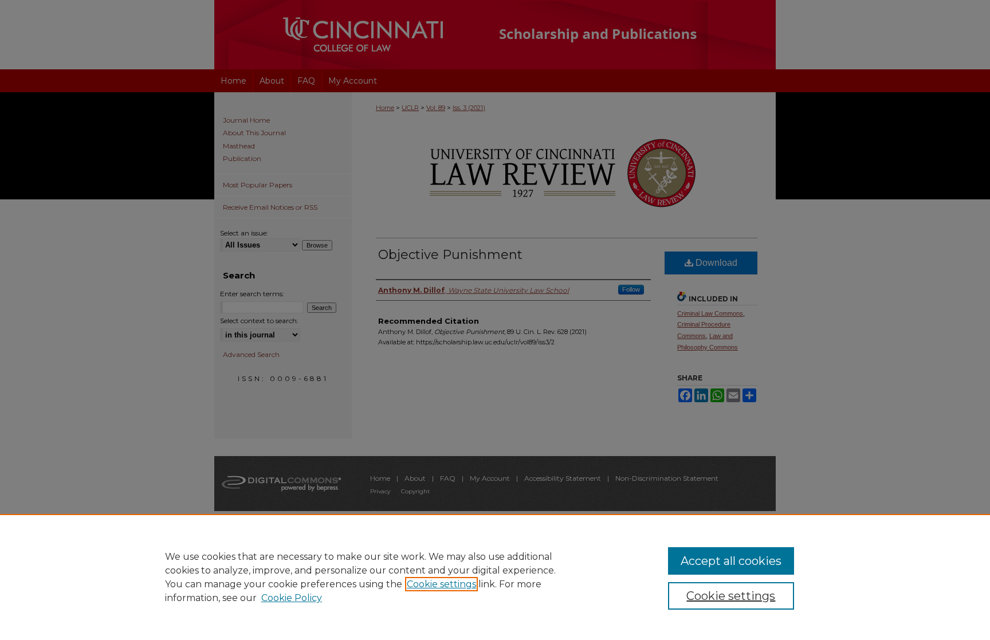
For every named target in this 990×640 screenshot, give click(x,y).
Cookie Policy (291, 597)
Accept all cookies (731, 561)
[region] (495, 577)
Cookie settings (441, 584)
